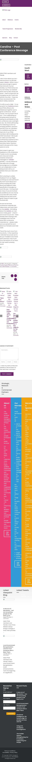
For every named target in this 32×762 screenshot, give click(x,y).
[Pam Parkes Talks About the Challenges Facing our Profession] (9, 291)
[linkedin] (28, 753)
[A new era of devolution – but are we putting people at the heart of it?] (8, 603)
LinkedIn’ (11, 160)
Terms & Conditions (9, 751)
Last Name (6, 705)
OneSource (11, 106)
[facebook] (26, 753)
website (6, 209)
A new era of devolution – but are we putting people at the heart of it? (8, 612)
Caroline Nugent (4, 265)
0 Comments (13, 266)
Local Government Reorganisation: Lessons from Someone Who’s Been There (9, 648)
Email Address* (7, 692)
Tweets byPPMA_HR (25, 595)
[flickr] (26, 756)
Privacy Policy (13, 752)
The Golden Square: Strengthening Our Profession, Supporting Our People (22, 738)
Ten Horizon (15, 757)
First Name (6, 698)
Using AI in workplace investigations (21, 727)
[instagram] (23, 753)
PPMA (2, 263)
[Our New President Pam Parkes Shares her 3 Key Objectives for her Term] (15, 291)
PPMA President (5, 266)
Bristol (7, 82)
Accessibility (6, 752)
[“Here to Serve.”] (2, 291)
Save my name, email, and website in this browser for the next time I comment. (8, 367)
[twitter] (21, 753)
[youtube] (23, 756)
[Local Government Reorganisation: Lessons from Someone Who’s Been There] (8, 639)
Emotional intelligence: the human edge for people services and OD (22, 718)
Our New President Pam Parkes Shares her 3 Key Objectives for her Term (16, 322)
